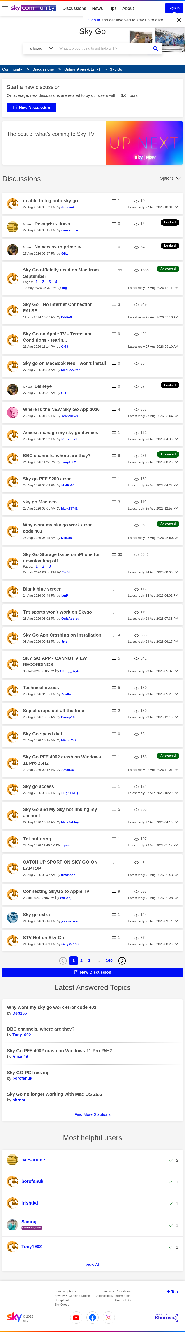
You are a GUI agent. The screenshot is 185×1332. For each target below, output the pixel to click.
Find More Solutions (92, 1114)
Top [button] (174, 1292)
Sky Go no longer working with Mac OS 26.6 (54, 1094)
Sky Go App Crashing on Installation (62, 634)
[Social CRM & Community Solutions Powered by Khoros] (166, 1317)
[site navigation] (5, 8)
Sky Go (92, 31)
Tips (113, 8)
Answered (168, 268)
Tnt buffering (37, 838)
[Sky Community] (33, 8)
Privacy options (65, 1291)
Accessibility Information (113, 1295)
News (97, 8)
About (128, 8)
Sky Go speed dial (42, 733)
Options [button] (167, 178)
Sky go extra (36, 914)
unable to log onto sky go (50, 200)
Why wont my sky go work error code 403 (51, 1007)
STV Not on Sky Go (43, 937)
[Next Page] (122, 960)
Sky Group (61, 1304)
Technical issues (41, 687)
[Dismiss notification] (179, 20)
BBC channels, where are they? (56, 455)
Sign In (174, 8)
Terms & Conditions (117, 1291)
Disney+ (43, 386)
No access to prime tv (58, 246)
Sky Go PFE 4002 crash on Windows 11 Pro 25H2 (59, 1050)
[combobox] (103, 48)
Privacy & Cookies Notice (72, 1295)
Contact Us (123, 1300)
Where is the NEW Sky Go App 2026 (61, 409)
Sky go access (38, 786)
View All (93, 1264)
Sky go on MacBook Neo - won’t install (64, 363)
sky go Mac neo (40, 501)
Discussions (74, 8)
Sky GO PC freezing (28, 1072)
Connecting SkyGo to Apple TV (56, 891)
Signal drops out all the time (53, 710)
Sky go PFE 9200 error (47, 478)
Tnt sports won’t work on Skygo (57, 611)
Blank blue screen (42, 588)
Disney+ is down (52, 223)
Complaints (62, 1300)
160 (109, 960)
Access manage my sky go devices (60, 432)
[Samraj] (26, 1230)
